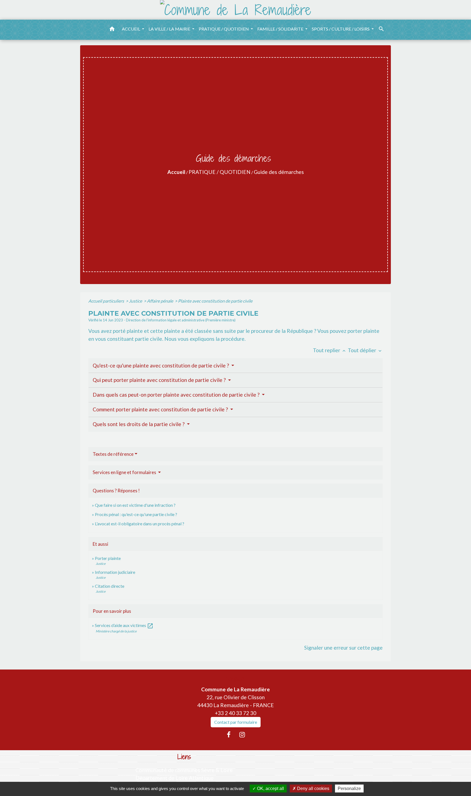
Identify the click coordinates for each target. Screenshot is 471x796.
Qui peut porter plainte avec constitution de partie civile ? (160, 380)
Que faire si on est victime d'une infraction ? (135, 505)
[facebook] (228, 734)
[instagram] (242, 734)
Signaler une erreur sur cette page (343, 647)
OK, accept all (270, 788)
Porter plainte (108, 558)
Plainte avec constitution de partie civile (215, 300)
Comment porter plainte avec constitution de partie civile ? (161, 409)
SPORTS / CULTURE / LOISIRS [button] (341, 28)
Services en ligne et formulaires (125, 472)
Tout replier (330, 350)
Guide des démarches (279, 172)
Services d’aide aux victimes (124, 625)
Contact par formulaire (235, 722)
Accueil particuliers (106, 300)
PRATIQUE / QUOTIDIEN (219, 172)
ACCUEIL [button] (131, 28)
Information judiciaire (115, 572)
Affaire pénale (160, 300)
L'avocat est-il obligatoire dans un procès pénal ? (139, 523)
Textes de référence (113, 454)
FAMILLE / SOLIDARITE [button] (280, 28)
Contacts (235, 679)
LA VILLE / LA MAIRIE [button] (170, 28)
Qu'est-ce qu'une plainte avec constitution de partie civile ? (161, 365)
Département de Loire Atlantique (174, 778)
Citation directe (109, 586)
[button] (112, 29)
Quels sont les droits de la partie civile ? (139, 424)
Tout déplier (365, 350)
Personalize (349, 788)
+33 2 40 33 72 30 (235, 713)
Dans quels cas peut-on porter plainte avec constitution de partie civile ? (177, 394)
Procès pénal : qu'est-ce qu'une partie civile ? (136, 514)
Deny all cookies (312, 788)
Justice (136, 300)
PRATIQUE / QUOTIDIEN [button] (224, 28)
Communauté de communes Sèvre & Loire (184, 770)
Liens (184, 757)
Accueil (176, 172)
